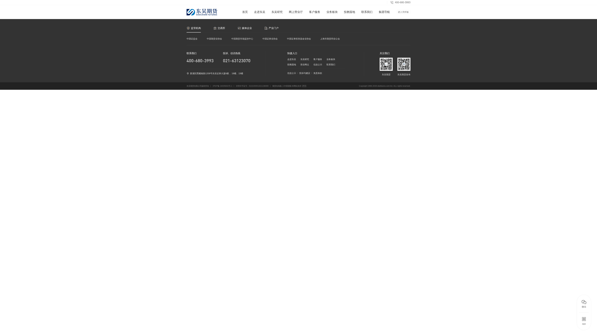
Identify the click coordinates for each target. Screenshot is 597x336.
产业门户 (274, 28)
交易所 (221, 28)
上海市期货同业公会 (330, 38)
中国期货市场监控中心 (242, 38)
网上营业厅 (296, 12)
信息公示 (317, 64)
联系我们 (367, 12)
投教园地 (349, 12)
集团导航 (384, 12)
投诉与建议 (304, 73)
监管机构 (196, 28)
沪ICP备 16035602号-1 (222, 86)
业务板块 (332, 12)
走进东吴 (259, 12)
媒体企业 (247, 28)
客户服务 (314, 12)
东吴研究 (277, 12)
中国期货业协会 (214, 38)
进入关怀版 (403, 12)
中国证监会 (192, 38)
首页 (245, 12)
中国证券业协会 (270, 38)
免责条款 (317, 73)
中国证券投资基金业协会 (299, 38)
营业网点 (304, 64)
